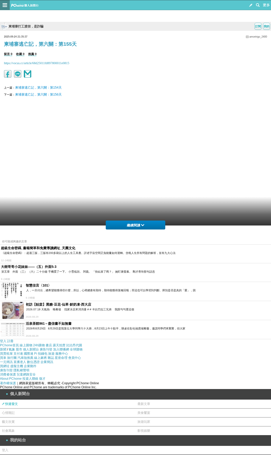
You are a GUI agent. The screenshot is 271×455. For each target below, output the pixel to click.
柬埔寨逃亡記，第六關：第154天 (38, 87)
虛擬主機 (16, 366)
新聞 (3, 349)
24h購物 (39, 345)
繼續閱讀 (133, 225)
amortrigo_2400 (258, 36)
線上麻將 (40, 357)
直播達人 (19, 362)
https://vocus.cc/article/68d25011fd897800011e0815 (36, 63)
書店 (49, 345)
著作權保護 (8, 383)
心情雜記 (8, 412)
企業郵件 (30, 366)
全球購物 (76, 349)
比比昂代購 (74, 345)
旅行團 (12, 357)
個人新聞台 (31, 349)
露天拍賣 (59, 345)
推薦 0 (32, 54)
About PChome (11, 378)
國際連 (28, 353)
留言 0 (8, 54)
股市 (19, 349)
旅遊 (51, 353)
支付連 (18, 353)
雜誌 (51, 357)
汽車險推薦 (25, 357)
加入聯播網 (61, 349)
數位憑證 (33, 362)
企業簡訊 (46, 362)
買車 (3, 357)
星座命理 (61, 357)
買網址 (5, 366)
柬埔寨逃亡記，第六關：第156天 (38, 94)
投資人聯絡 (30, 378)
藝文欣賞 (8, 421)
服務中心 (61, 353)
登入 (3, 341)
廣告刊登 (46, 349)
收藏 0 (20, 54)
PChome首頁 (9, 345)
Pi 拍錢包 (40, 353)
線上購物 (26, 345)
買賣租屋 (6, 353)
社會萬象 (8, 430)
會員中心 (74, 357)
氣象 (12, 349)
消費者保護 (8, 374)
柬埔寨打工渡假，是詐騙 (26, 26)
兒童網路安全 (26, 374)
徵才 (42, 378)
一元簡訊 (6, 362)
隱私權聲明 (21, 370)
